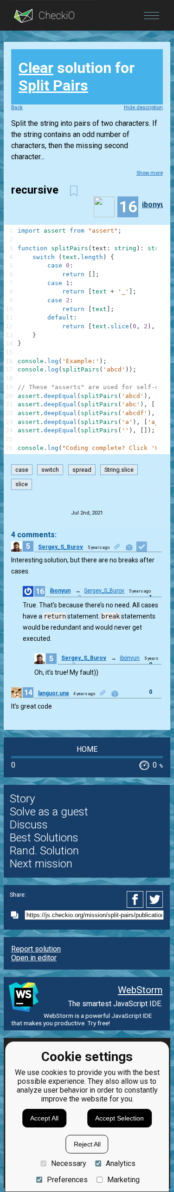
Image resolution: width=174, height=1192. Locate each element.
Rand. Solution (44, 850)
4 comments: (34, 534)
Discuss (29, 824)
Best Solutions (44, 837)
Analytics (120, 1163)
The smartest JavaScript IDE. (115, 1003)
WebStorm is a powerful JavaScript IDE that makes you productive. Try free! (81, 1019)
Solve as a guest (49, 811)
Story (22, 798)
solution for (77, 76)
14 (28, 692)
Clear (36, 68)
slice (21, 484)
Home (87, 749)
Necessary (68, 1163)
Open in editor (34, 957)
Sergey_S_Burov (60, 547)
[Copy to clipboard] (17, 915)
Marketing (123, 1179)
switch (50, 469)
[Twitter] (155, 899)
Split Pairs (53, 85)
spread (81, 469)
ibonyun (155, 204)
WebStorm (140, 990)
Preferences (67, 1179)
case (21, 469)
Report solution (36, 948)
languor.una (53, 693)
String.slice (119, 469)
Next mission (41, 863)
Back (17, 107)
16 (40, 591)
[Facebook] (136, 899)
